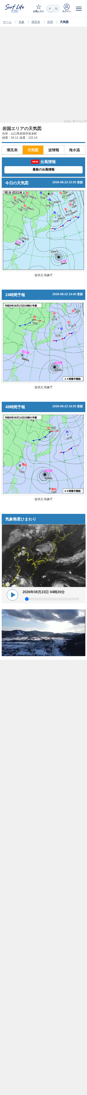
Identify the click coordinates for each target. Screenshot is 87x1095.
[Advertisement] (43, 76)
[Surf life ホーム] (15, 8)
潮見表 (35, 22)
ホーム (7, 22)
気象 (21, 22)
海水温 (74, 150)
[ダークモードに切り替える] (53, 8)
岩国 (50, 22)
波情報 (53, 150)
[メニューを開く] (78, 8)
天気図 (33, 150)
